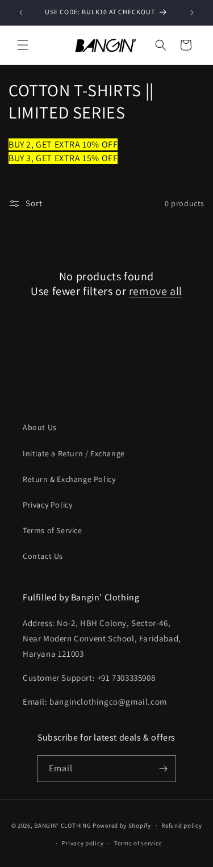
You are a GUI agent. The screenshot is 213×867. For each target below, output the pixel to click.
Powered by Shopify (122, 825)
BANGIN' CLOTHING (62, 825)
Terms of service (138, 843)
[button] (22, 45)
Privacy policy (82, 843)
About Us (40, 427)
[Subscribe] (163, 768)
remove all (155, 291)
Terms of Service (52, 530)
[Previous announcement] (21, 12)
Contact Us (43, 556)
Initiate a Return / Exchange (74, 453)
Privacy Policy (47, 505)
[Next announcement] (191, 12)
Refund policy (181, 825)
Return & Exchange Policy (69, 479)
